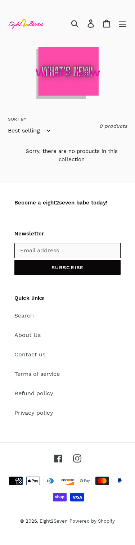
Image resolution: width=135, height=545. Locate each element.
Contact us (29, 354)
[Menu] (122, 23)
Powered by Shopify (92, 521)
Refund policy (33, 393)
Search (24, 315)
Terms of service (37, 373)
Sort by (17, 119)
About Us (27, 335)
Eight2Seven (54, 521)
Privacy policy (33, 412)
